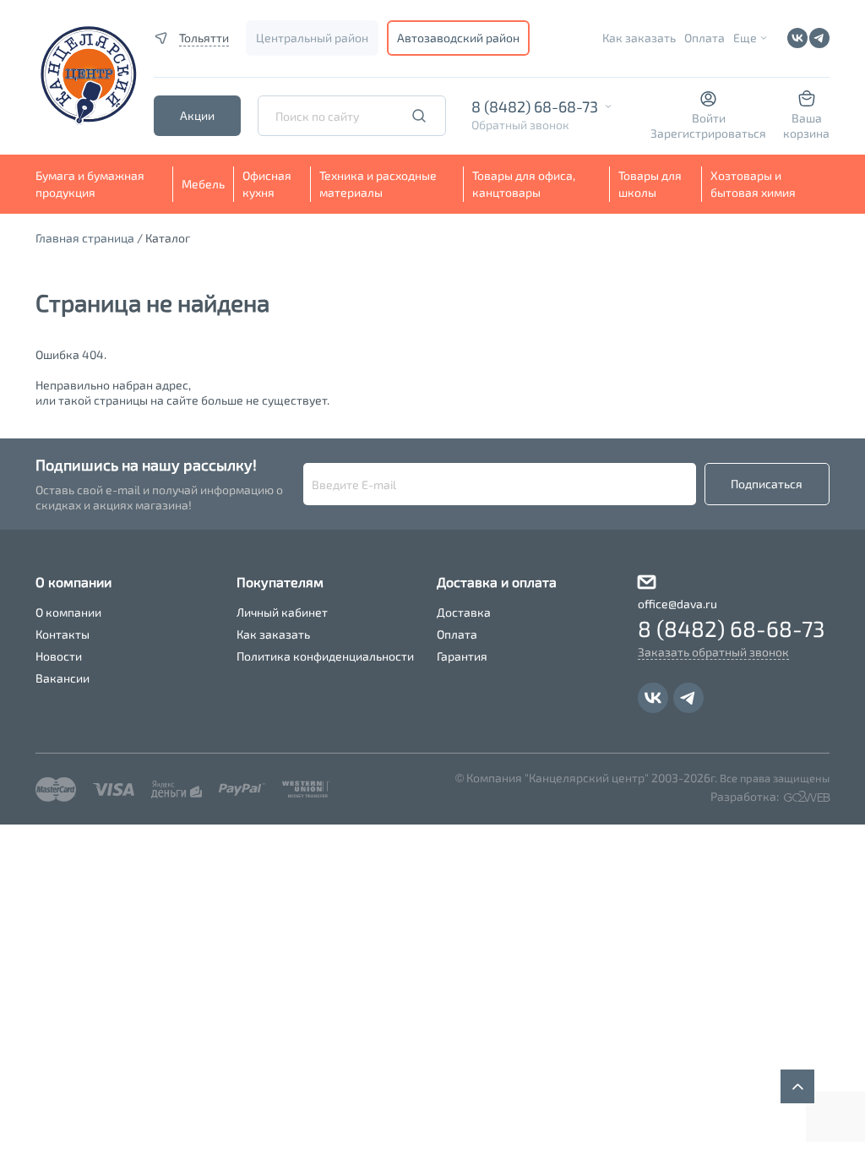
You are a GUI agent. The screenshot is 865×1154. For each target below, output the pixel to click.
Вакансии (62, 678)
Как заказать (639, 37)
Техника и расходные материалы (378, 183)
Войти (709, 118)
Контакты (62, 634)
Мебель (203, 184)
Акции (197, 115)
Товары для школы (650, 183)
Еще (745, 37)
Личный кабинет (282, 612)
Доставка (464, 612)
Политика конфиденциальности (325, 656)
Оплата (704, 37)
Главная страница (84, 238)
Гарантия (462, 656)
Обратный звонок (520, 124)
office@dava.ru (677, 603)
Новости (58, 656)
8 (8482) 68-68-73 (534, 106)
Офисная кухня (266, 183)
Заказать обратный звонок (713, 652)
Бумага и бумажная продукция (89, 183)
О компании (68, 612)
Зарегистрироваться (708, 133)
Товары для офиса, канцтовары (523, 183)
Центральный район (312, 37)
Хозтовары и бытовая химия (753, 183)
